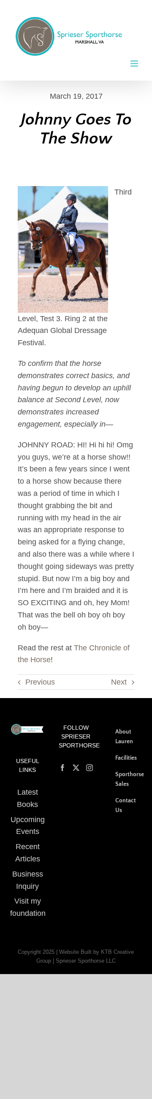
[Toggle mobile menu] (134, 56)
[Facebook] (62, 761)
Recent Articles (27, 846)
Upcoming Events (28, 819)
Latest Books (27, 791)
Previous (40, 675)
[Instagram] (89, 761)
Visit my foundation (27, 901)
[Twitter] (76, 761)
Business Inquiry (27, 873)
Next (119, 675)
